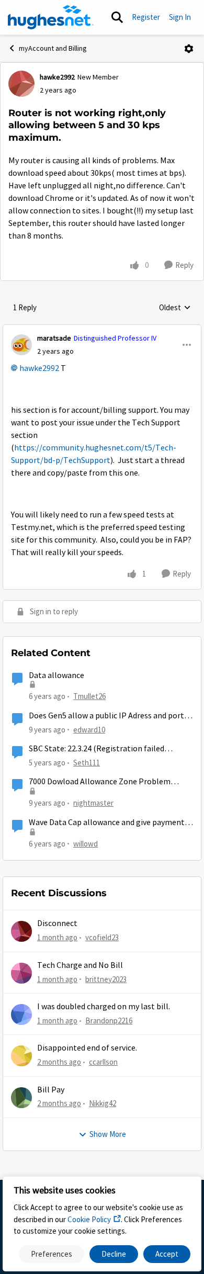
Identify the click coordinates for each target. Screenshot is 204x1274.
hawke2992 (57, 77)
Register (146, 17)
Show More (107, 1134)
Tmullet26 (89, 696)
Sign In (180, 17)
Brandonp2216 (108, 1020)
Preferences (51, 1254)
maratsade (54, 338)
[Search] (117, 17)
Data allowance (56, 675)
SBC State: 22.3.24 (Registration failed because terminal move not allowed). (96, 748)
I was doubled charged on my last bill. (103, 1006)
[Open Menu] (189, 48)
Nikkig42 (102, 1103)
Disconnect (57, 923)
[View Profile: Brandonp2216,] (21, 1014)
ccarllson (103, 1062)
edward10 (89, 730)
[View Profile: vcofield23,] (21, 931)
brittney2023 (106, 979)
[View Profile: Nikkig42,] (21, 1097)
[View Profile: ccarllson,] (21, 1055)
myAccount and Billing (53, 48)
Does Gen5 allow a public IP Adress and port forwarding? (106, 716)
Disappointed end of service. (87, 1048)
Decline (113, 1254)
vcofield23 (102, 937)
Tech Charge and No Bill (80, 965)
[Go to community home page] (51, 17)
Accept (166, 1254)
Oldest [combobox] (175, 308)
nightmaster (93, 803)
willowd (85, 844)
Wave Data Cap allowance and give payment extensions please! (107, 822)
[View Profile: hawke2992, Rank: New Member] (21, 84)
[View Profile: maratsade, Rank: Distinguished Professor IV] (21, 344)
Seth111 (86, 763)
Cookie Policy (89, 1219)
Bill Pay (50, 1090)
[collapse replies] (102, 329)
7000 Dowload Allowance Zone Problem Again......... (100, 781)
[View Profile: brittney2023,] (21, 973)
